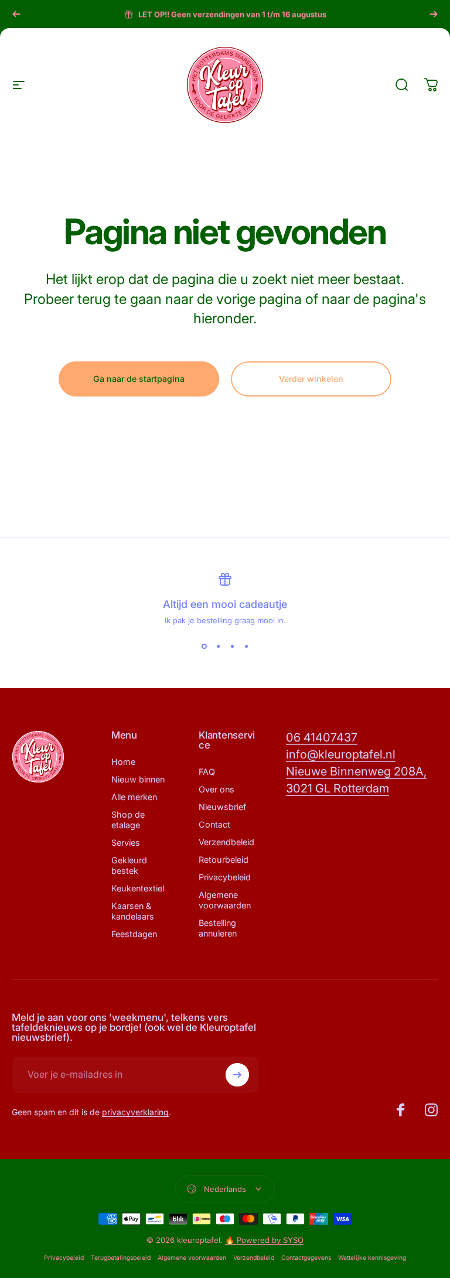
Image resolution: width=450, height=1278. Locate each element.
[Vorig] (16, 14)
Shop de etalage (128, 819)
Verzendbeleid (226, 842)
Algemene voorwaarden (225, 900)
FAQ (207, 772)
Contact (214, 824)
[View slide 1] (204, 646)
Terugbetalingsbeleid (121, 1258)
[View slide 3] (232, 646)
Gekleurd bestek (129, 865)
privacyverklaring (135, 1112)
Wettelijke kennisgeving (372, 1258)
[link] (321, 737)
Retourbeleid (223, 859)
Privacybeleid (225, 877)
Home (123, 762)
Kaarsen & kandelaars (132, 911)
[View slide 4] (246, 646)
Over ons (216, 789)
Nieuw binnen (138, 779)
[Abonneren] (237, 1074)
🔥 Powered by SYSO (264, 1240)
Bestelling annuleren (218, 928)
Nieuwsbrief (222, 807)
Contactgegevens (306, 1258)
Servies (125, 843)
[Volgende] (433, 14)
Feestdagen (134, 934)
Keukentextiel (137, 888)
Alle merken (134, 797)
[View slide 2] (218, 646)
